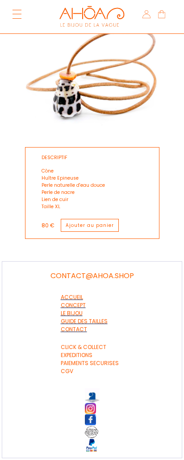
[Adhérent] (96, 432)
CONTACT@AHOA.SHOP (92, 276)
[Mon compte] (145, 15)
